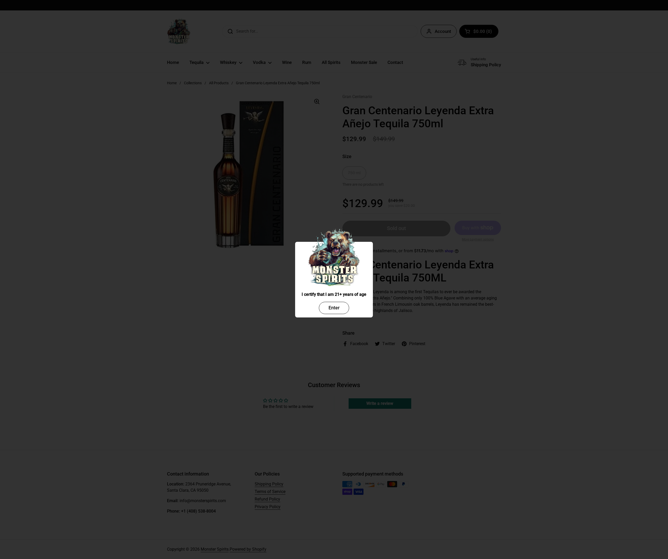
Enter (334, 307)
